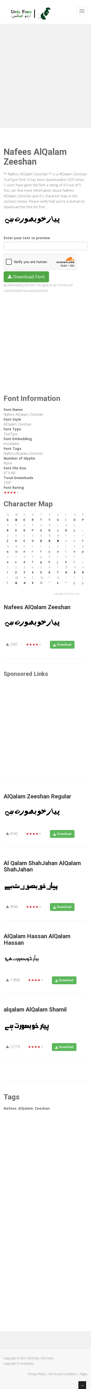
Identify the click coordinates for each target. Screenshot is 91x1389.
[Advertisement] (45, 75)
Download (64, 645)
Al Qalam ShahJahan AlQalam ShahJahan (42, 866)
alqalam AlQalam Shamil (35, 1009)
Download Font (28, 277)
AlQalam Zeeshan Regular (37, 796)
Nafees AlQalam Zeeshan (37, 607)
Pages (83, 1374)
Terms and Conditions (62, 1374)
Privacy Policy (36, 1374)
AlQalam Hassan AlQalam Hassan (37, 939)
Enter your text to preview (27, 238)
